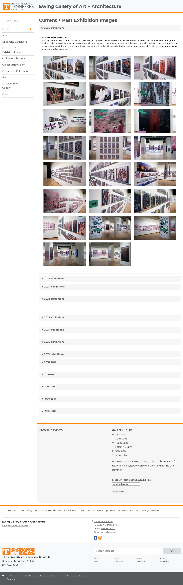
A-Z (117, 558)
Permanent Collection (15, 71)
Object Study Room (13, 65)
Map (96, 561)
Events (96, 558)
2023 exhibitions (53, 299)
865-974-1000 (10, 565)
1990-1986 (50, 398)
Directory (119, 561)
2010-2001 (49, 374)
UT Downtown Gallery (10, 85)
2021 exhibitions (53, 329)
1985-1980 (49, 411)
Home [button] (5, 29)
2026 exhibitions (53, 28)
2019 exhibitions (53, 354)
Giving (5, 94)
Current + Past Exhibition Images (12, 50)
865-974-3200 (108, 528)
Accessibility (164, 561)
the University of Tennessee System (40, 576)
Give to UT (141, 561)
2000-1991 (49, 386)
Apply (139, 558)
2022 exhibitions (53, 317)
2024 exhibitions (54, 286)
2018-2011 (49, 362)
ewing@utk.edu (108, 532)
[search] (18, 21)
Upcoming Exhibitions (14, 42)
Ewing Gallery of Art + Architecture (80, 6)
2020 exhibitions (53, 342)
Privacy (162, 558)
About (6, 35)
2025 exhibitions (53, 278)
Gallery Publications (13, 58)
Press (5, 77)
